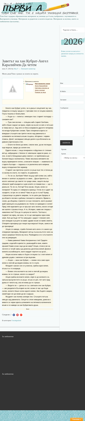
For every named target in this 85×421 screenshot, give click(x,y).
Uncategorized (16, 320)
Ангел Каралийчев (41, 86)
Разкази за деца (40, 92)
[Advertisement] (29, 39)
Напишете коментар (28, 69)
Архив (63, 154)
